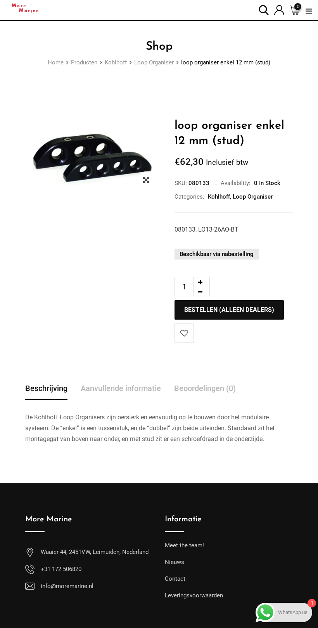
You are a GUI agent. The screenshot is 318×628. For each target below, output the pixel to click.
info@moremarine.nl (67, 586)
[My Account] (279, 9)
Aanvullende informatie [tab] (121, 388)
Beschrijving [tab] (46, 388)
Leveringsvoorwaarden (194, 595)
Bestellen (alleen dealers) (229, 309)
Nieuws (174, 562)
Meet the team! (184, 545)
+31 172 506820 (61, 569)
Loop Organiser (253, 196)
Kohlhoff (219, 196)
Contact (175, 578)
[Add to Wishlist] (184, 333)
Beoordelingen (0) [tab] (205, 388)
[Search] (264, 9)
